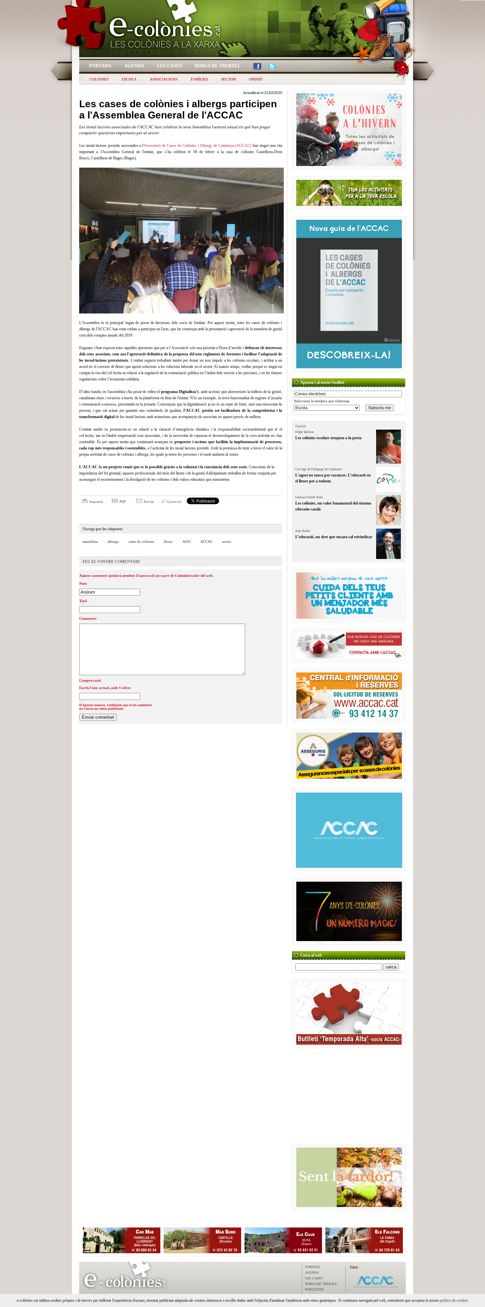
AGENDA (312, 1272)
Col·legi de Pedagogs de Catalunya (318, 469)
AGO (186, 541)
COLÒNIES (99, 79)
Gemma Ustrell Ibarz (309, 497)
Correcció (174, 502)
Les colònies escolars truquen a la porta (328, 438)
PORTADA (312, 1267)
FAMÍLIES (199, 79)
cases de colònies (141, 541)
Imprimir (96, 502)
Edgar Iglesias (304, 432)
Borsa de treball (218, 65)
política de (454, 1300)
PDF (122, 502)
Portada (100, 65)
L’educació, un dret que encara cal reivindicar (333, 537)
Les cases (169, 65)
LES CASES (314, 1278)
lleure (168, 541)
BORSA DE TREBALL (321, 1284)
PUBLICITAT (314, 1289)
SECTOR (228, 79)
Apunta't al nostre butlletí (322, 382)
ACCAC (206, 541)
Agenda (134, 65)
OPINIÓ (256, 79)
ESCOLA (129, 79)
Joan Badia (302, 531)
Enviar (149, 502)
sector (226, 541)
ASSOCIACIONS (164, 79)
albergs (113, 541)
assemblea (90, 541)
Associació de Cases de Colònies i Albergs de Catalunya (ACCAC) (197, 145)
